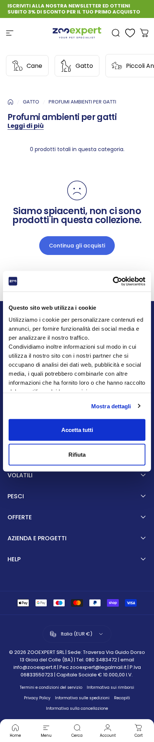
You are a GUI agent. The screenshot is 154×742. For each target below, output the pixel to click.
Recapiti (122, 698)
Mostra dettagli (111, 406)
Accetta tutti (77, 430)
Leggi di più (25, 125)
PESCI (15, 496)
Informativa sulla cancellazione (77, 708)
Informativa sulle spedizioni (82, 698)
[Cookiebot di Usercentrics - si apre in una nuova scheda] (112, 281)
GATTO (31, 101)
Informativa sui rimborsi (110, 687)
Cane (34, 65)
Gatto (84, 65)
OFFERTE (19, 517)
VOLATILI (20, 475)
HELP (14, 559)
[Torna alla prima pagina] (10, 102)
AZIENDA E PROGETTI (37, 538)
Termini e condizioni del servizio (51, 687)
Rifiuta (77, 454)
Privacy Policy (37, 698)
